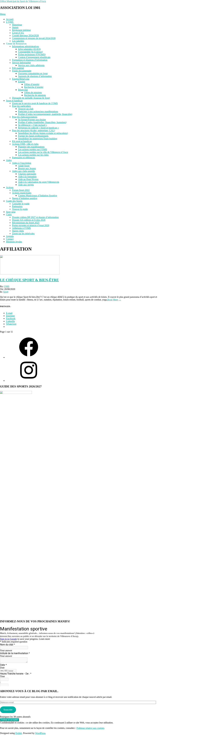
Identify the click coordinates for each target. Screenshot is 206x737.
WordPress (40, 733)
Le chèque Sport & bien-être (29, 280)
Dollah (18, 733)
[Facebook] (28, 357)
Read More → (114, 299)
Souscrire (7, 709)
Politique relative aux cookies (90, 728)
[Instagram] (28, 380)
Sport (5, 292)
